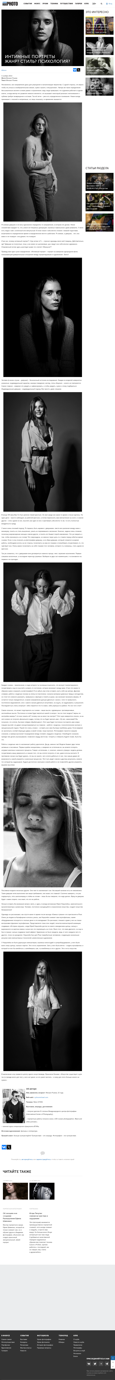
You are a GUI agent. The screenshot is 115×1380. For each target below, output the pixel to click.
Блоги (75, 1356)
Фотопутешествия (8, 1342)
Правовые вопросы (44, 1348)
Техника (54, 4)
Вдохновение (6, 1348)
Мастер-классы (25, 1348)
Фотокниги (77, 1353)
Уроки (45, 4)
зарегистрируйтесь (43, 1159)
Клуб (86, 4)
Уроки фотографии (44, 1339)
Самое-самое (6, 1339)
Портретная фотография (12, 1209)
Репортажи (24, 1345)
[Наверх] (112, 1372)
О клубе (76, 1339)
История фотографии (45, 1345)
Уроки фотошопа (43, 1342)
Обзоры (61, 1342)
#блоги (3, 70)
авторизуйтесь (27, 1159)
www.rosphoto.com (100, 1373)
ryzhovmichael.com (41, 1097)
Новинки (62, 1339)
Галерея (78, 4)
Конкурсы (23, 1342)
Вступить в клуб (79, 1351)
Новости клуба (78, 1342)
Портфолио (33, 1209)
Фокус (37, 4)
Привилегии (77, 1345)
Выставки (23, 1339)
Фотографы (77, 1348)
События (27, 4)
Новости (23, 1351)
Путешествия (66, 4)
